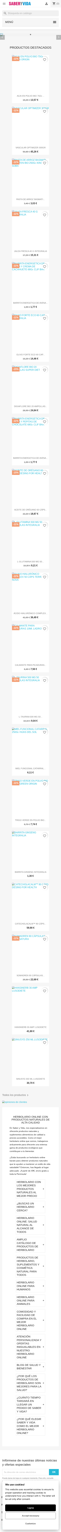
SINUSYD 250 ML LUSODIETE (30, 1079)
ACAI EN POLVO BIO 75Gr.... (30, 96)
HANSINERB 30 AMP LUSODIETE (30, 1027)
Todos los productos (15, 1095)
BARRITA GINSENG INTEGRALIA (30, 872)
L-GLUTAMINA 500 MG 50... (30, 561)
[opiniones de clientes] (30, 1102)
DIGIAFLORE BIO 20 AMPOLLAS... (30, 406)
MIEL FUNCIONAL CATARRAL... (30, 768)
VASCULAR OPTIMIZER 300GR (31, 147)
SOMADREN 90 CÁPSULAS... (31, 975)
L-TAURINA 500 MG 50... (30, 717)
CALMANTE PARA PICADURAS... (30, 665)
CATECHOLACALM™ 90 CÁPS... (30, 924)
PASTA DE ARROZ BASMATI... (30, 199)
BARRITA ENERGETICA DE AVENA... (30, 303)
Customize (30, 1523)
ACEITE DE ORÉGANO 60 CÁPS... (30, 510)
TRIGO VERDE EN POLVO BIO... (30, 820)
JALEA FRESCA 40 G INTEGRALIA (30, 251)
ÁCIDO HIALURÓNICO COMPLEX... (31, 613)
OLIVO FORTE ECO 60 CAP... (30, 354)
